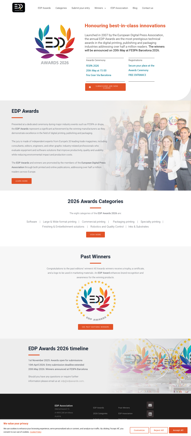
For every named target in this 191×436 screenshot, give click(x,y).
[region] (95, 427)
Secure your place (137, 66)
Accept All (178, 430)
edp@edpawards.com (72, 381)
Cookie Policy (35, 432)
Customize (139, 430)
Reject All (159, 430)
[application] (104, 8)
